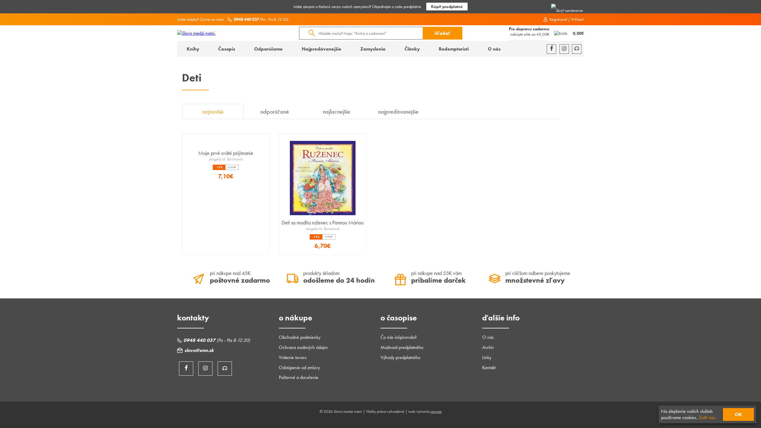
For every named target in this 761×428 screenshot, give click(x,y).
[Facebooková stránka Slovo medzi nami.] (551, 49)
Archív (488, 347)
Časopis (226, 49)
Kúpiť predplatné (447, 6)
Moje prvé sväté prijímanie (225, 153)
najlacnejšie (336, 111)
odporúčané (274, 111)
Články (412, 49)
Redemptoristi (454, 49)
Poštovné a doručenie (298, 377)
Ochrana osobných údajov (303, 347)
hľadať (442, 33)
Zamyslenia (373, 49)
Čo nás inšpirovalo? (398, 337)
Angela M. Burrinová (226, 159)
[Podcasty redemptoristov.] (576, 49)
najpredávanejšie (398, 111)
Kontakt (489, 367)
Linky (486, 357)
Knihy (193, 49)
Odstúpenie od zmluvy (299, 367)
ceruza (435, 411)
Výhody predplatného (400, 357)
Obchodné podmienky (299, 337)
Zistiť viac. (708, 417)
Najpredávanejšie (321, 49)
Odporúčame (268, 49)
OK (738, 414)
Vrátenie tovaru (292, 357)
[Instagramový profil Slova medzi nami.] (564, 49)
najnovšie (213, 111)
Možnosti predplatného (401, 347)
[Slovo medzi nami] (196, 33)
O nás (494, 49)
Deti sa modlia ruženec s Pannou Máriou (323, 222)
